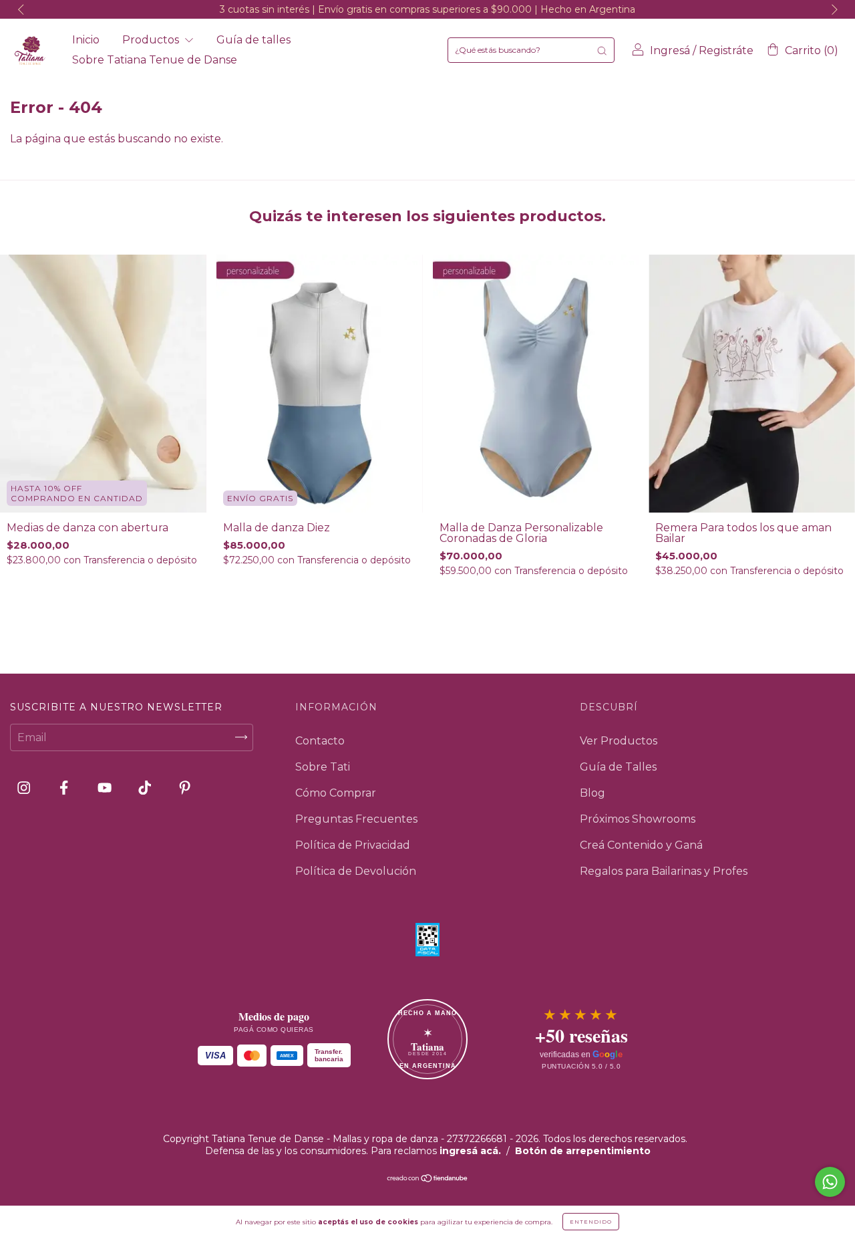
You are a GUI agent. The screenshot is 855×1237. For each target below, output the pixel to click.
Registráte (726, 50)
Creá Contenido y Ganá (641, 845)
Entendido (591, 1221)
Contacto (320, 740)
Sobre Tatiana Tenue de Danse (154, 59)
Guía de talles (253, 39)
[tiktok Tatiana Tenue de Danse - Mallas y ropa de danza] (146, 787)
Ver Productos (618, 740)
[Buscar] (601, 50)
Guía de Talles (618, 767)
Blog (592, 793)
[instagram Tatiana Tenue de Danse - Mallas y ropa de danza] (25, 787)
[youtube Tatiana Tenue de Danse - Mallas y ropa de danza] (106, 787)
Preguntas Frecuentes (356, 819)
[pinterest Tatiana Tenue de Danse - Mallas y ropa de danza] (184, 787)
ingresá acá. (470, 1151)
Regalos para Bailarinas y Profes (663, 871)
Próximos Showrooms (637, 819)
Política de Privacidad (352, 845)
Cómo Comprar (335, 793)
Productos (152, 39)
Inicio (86, 39)
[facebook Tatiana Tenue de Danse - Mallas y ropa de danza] (65, 787)
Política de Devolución (355, 871)
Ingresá (670, 50)
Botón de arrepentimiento (583, 1151)
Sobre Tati (322, 767)
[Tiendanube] (428, 1179)
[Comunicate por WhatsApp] (830, 1182)
